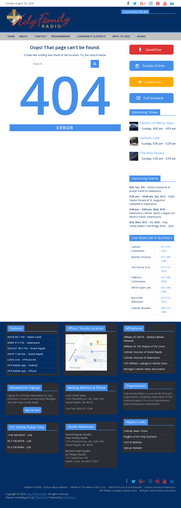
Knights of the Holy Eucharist (140, 436)
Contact (41, 36)
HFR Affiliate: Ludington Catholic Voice (145, 363)
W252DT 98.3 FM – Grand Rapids (26, 348)
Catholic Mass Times (136, 431)
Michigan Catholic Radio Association (144, 369)
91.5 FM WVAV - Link (19, 447)
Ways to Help (121, 36)
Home (11, 36)
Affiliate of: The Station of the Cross (144, 346)
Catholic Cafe (150, 138)
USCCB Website (133, 442)
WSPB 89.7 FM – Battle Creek (24, 337)
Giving (141, 36)
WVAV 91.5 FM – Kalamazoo (23, 342)
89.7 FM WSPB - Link (19, 441)
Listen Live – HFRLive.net (21, 359)
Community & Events (91, 36)
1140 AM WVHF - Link (19, 435)
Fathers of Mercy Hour (157, 123)
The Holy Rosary (152, 153)
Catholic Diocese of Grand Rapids (143, 352)
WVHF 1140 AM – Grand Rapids (25, 354)
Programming (60, 36)
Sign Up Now (32, 410)
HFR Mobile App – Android (22, 365)
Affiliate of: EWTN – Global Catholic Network (46, 487)
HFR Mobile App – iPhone (22, 371)
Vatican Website (133, 448)
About (23, 36)
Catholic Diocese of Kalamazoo (142, 357)
